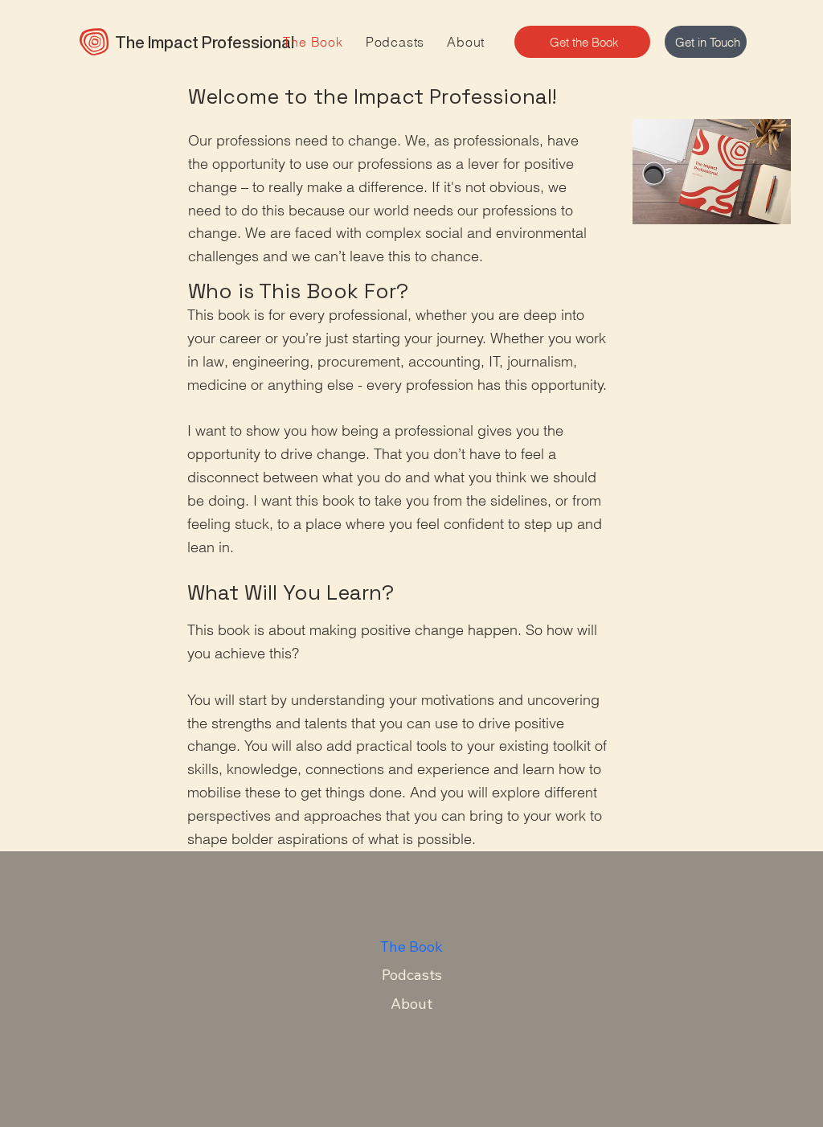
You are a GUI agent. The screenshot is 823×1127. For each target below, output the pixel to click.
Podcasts (412, 974)
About (411, 1003)
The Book (411, 946)
